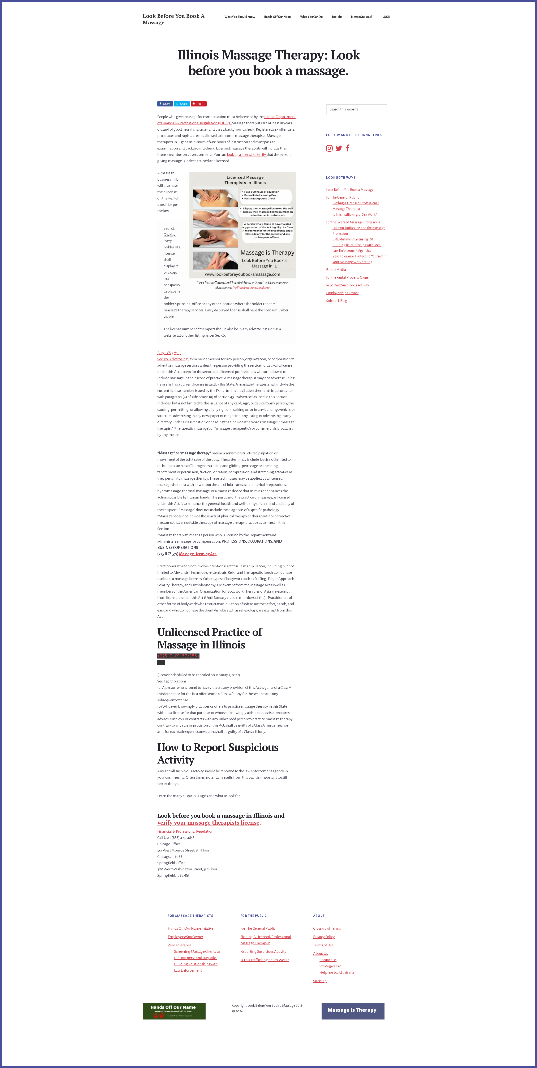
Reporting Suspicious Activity (347, 285)
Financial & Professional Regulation (185, 831)
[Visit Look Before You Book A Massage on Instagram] (329, 150)
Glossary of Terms (327, 928)
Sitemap (320, 981)
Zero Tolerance (179, 945)
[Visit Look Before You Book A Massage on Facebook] (347, 150)
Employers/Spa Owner (342, 293)
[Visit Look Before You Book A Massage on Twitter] (338, 150)
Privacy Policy (324, 937)
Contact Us (327, 960)
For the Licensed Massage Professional (354, 222)
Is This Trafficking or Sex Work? (354, 214)
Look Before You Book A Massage (174, 19)
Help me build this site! (337, 972)
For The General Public (342, 197)
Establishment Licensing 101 (352, 239)
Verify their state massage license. (251, 287)
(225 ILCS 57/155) (178, 656)
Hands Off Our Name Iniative (191, 928)
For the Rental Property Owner (348, 277)
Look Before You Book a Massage (350, 190)
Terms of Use (323, 945)
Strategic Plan (330, 966)
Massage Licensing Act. (198, 554)
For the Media (336, 270)
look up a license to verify (247, 154)
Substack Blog (336, 301)
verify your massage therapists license (208, 822)
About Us (320, 953)
